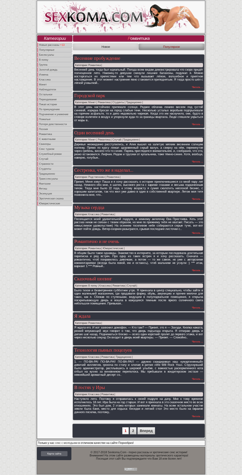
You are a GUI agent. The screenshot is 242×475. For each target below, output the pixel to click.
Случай (43, 158)
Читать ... (197, 87)
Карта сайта (54, 453)
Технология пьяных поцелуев (103, 350)
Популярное (171, 46)
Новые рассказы (51, 44)
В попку (43, 59)
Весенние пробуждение (97, 58)
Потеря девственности (53, 124)
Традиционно (47, 173)
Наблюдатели (47, 89)
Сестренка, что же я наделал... (103, 170)
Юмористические (49, 203)
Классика (44, 79)
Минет (43, 84)
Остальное (45, 94)
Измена (43, 74)
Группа (43, 64)
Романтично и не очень (96, 241)
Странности (46, 163)
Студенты (45, 168)
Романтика (45, 134)
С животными (47, 139)
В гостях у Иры (89, 387)
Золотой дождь (48, 69)
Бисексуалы (46, 54)
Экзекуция (45, 193)
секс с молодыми (66, 442)
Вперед (146, 431)
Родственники (96, 177)
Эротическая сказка (51, 198)
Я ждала (82, 316)
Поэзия (43, 129)
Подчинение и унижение (53, 114)
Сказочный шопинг (93, 278)
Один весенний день (94, 132)
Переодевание (48, 99)
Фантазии (44, 183)
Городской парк (89, 95)
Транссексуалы (48, 178)
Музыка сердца (89, 207)
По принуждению (49, 109)
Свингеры (45, 143)
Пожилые (44, 119)
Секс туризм (46, 148)
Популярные (46, 49)
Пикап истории (48, 104)
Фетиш (43, 188)
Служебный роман (50, 153)
